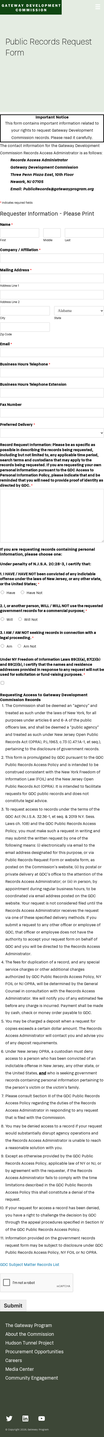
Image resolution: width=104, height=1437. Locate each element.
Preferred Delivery (17, 425)
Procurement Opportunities (34, 1351)
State (57, 318)
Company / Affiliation (20, 250)
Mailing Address (16, 270)
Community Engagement (31, 1378)
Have (11, 593)
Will (10, 620)
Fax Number (11, 405)
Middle (47, 240)
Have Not (34, 593)
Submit (13, 1305)
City (2, 318)
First (3, 240)
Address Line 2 (10, 302)
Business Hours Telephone (25, 364)
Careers (13, 1360)
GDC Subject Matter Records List (29, 1265)
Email (6, 344)
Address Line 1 (9, 285)
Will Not (30, 620)
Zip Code (6, 334)
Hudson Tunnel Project (29, 1343)
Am (9, 646)
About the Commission (29, 1334)
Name (6, 225)
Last (67, 240)
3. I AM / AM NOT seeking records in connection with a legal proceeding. (48, 635)
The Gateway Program (28, 1325)
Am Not (29, 646)
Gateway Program (38, 1429)
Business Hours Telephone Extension (33, 384)
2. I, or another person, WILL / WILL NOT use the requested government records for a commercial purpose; (51, 608)
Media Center (19, 1369)
